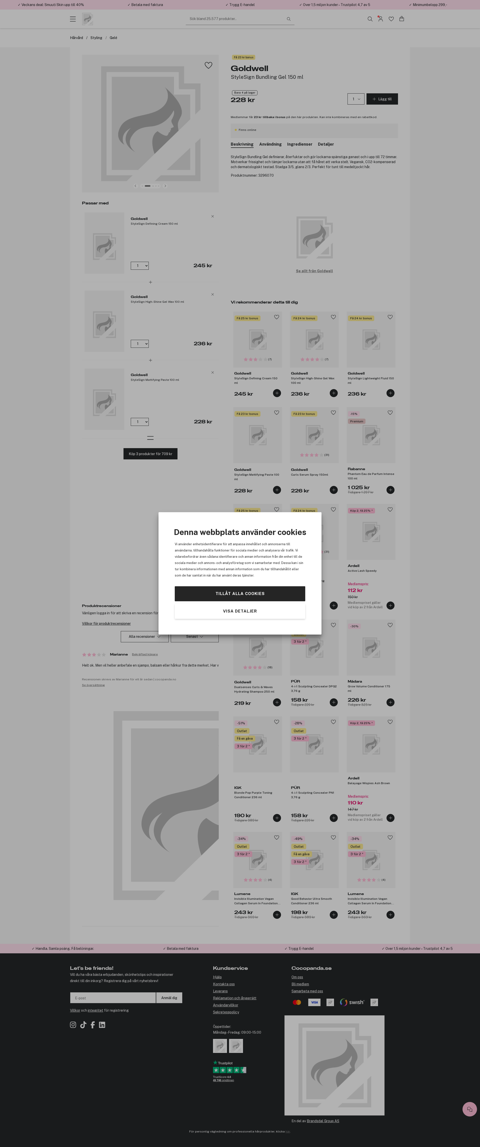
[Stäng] (275, 536)
